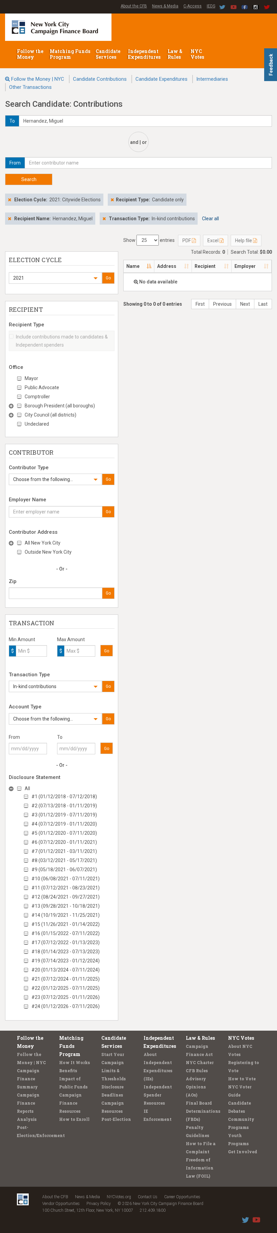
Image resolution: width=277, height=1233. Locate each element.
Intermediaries (212, 79)
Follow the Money (30, 54)
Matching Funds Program (70, 54)
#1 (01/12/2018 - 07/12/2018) (64, 796)
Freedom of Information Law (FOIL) (199, 1168)
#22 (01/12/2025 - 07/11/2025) (65, 988)
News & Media (165, 6)
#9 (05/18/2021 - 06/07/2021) (64, 869)
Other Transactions (30, 87)
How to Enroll (74, 1119)
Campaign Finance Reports (28, 1103)
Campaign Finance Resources (70, 1103)
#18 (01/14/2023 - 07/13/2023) (65, 951)
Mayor (31, 378)
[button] (55, 278)
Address (166, 266)
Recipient (205, 266)
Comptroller (37, 396)
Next (245, 304)
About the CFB (134, 6)
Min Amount (22, 639)
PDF (187, 240)
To (59, 737)
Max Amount (71, 639)
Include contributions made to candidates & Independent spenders (62, 341)
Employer (245, 266)
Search (28, 179)
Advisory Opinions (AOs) (196, 1087)
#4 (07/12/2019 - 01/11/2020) (64, 824)
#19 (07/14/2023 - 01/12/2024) (65, 960)
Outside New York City (48, 552)
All (27, 788)
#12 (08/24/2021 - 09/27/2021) (65, 897)
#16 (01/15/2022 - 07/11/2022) (65, 933)
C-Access (192, 6)
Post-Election (116, 1119)
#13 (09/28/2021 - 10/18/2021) (65, 906)
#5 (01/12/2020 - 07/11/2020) (64, 833)
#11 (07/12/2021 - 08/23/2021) (65, 887)
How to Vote (242, 1078)
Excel (213, 240)
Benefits (68, 1070)
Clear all (210, 218)
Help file (244, 240)
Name (133, 266)
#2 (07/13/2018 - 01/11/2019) (64, 805)
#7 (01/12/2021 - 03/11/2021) (64, 851)
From (14, 737)
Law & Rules (175, 54)
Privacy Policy (98, 1203)
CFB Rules (197, 1070)
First (200, 304)
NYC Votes (198, 54)
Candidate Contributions (100, 79)
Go (108, 278)
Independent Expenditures (144, 54)
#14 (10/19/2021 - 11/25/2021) (65, 915)
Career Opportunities (182, 1196)
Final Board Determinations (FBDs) (203, 1111)
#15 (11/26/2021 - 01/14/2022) (65, 924)
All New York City (42, 543)
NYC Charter (199, 1062)
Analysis (26, 1119)
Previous (222, 304)
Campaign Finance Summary (28, 1078)
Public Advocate (42, 387)
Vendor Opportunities (61, 1203)
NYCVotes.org (119, 1196)
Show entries (149, 240)
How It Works (74, 1062)
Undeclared (37, 424)
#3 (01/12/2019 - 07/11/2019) (64, 814)
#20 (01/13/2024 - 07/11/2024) (65, 970)
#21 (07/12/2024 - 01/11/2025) (65, 979)
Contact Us (147, 1196)
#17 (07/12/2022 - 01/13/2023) (65, 942)
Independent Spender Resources (158, 1095)
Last (263, 304)
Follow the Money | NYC (37, 79)
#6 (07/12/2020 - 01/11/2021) (64, 842)
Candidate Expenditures (161, 79)
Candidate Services (108, 54)
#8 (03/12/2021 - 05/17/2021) (64, 860)
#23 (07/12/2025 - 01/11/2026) (65, 997)
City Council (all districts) (50, 415)
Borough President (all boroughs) (60, 405)
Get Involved (242, 1151)
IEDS (211, 6)
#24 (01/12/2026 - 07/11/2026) (65, 1006)
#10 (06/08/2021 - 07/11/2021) (65, 878)
